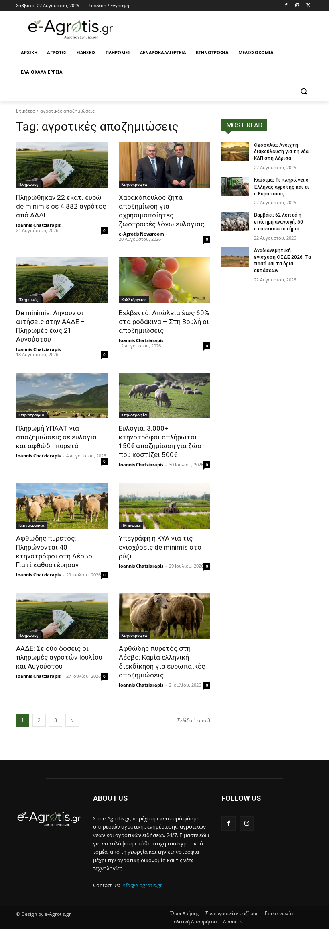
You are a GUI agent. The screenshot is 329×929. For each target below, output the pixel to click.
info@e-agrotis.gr (141, 885)
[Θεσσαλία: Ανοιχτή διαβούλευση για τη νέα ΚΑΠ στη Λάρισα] (235, 151)
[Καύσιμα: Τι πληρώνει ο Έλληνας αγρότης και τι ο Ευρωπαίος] (235, 186)
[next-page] (72, 720)
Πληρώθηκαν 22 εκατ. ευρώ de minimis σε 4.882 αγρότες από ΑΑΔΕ (61, 206)
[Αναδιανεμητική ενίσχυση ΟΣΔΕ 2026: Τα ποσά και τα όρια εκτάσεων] (235, 257)
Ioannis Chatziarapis (38, 225)
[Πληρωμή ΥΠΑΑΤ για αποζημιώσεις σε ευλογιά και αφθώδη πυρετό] (62, 395)
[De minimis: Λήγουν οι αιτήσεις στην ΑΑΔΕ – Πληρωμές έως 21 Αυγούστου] (62, 280)
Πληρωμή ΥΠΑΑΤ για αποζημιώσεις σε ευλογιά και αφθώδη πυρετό (56, 437)
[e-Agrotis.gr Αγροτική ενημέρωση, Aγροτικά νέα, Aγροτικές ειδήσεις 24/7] (70, 29)
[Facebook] (286, 5)
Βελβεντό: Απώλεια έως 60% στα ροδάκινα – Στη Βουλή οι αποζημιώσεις (164, 321)
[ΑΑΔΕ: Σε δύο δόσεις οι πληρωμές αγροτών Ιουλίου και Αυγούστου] (62, 616)
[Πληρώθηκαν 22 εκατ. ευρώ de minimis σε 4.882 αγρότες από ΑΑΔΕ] (62, 165)
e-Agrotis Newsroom (141, 234)
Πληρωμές (28, 184)
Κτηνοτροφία (134, 184)
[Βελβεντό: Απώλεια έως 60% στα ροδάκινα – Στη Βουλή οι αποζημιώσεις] (164, 280)
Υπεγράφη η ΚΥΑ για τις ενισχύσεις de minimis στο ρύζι (160, 547)
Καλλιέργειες (133, 299)
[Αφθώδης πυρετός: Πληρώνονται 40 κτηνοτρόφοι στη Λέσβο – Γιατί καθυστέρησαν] (62, 506)
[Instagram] (297, 5)
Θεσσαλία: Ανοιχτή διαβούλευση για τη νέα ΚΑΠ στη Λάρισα (281, 152)
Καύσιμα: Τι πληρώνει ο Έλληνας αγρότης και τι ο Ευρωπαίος (281, 187)
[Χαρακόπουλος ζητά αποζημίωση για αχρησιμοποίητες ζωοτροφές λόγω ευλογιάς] (164, 165)
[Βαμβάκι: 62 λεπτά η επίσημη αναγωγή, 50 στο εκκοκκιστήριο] (235, 221)
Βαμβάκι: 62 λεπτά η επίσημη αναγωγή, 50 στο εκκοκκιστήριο (278, 222)
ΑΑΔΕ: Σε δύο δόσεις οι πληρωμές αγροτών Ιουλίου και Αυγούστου (59, 657)
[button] (303, 91)
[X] (308, 5)
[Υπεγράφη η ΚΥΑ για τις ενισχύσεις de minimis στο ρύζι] (164, 506)
